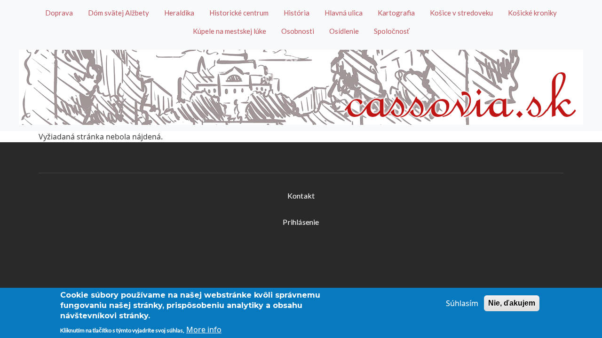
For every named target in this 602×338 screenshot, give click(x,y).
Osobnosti (297, 31)
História (296, 12)
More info (204, 329)
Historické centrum (239, 12)
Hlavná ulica (344, 12)
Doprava (59, 12)
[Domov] (301, 87)
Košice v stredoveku (461, 12)
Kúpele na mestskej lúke (229, 31)
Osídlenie (344, 31)
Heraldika (179, 12)
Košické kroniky (532, 12)
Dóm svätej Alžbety (118, 12)
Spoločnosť (392, 31)
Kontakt (301, 195)
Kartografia (396, 12)
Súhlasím (462, 303)
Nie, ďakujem (511, 303)
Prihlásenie (301, 221)
